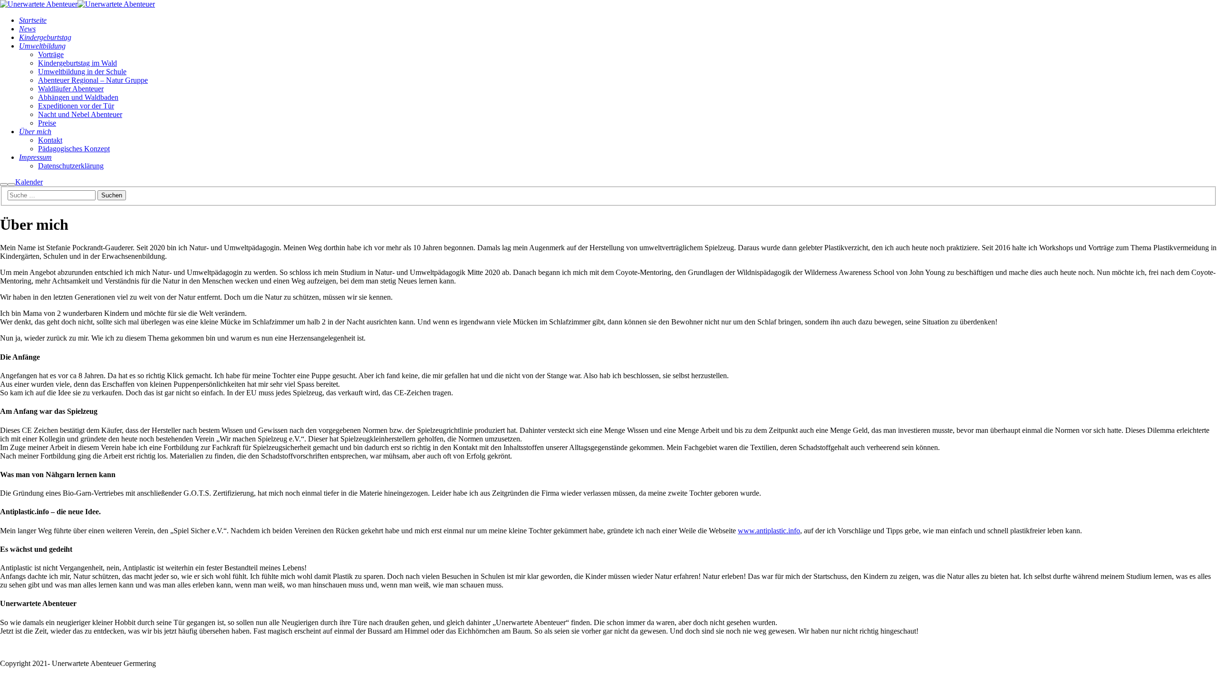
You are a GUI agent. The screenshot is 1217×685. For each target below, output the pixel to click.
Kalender (29, 182)
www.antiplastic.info (769, 531)
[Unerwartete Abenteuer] (38, 4)
